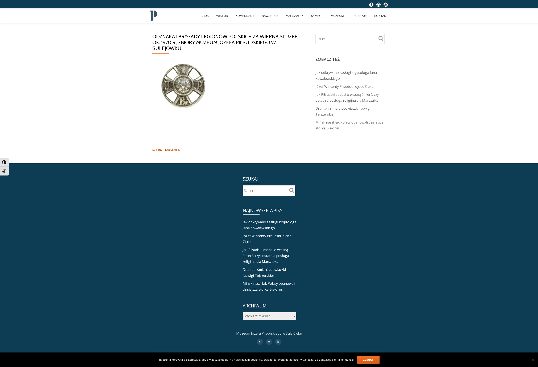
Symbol (317, 15)
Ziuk (205, 15)
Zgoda (368, 359)
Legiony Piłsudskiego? (166, 150)
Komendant (245, 15)
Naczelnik (270, 15)
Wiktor (222, 15)
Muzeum (337, 15)
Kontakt (381, 15)
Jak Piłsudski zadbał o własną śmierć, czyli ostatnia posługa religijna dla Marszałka (266, 255)
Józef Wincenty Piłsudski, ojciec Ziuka (344, 86)
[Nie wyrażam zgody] (533, 360)
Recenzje (359, 15)
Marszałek (294, 15)
